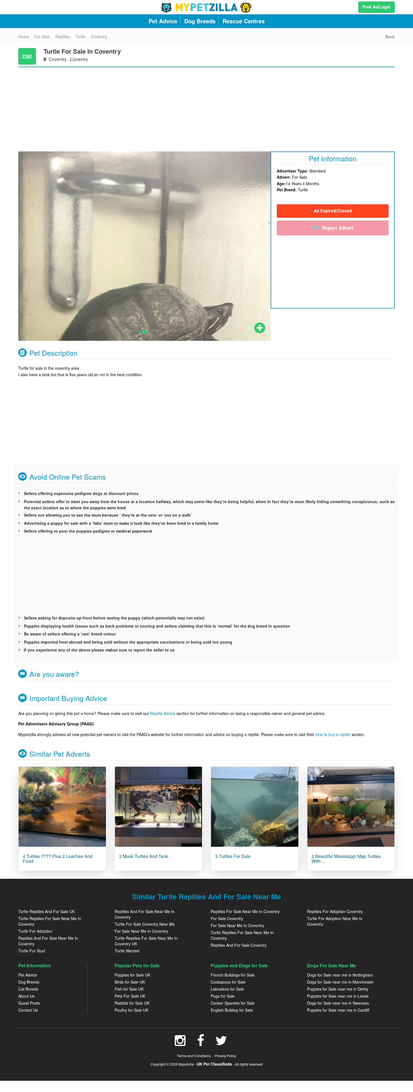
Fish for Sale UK (129, 989)
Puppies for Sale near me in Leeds (338, 996)
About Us (26, 996)
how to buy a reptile (333, 734)
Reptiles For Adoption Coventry (335, 911)
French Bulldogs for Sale (233, 975)
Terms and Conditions (194, 1055)
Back (390, 36)
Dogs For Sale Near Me (331, 965)
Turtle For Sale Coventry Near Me (145, 924)
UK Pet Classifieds (214, 1064)
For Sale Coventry (227, 918)
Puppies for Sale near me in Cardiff (338, 1010)
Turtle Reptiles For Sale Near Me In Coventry (49, 921)
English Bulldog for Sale (232, 1010)
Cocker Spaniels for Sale (233, 1003)
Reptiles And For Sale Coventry (239, 945)
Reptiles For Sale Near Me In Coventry (245, 911)
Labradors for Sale (227, 989)
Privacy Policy (225, 1055)
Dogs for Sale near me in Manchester (340, 982)
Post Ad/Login (376, 7)
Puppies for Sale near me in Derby (337, 989)
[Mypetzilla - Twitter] (221, 1043)
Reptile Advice (162, 713)
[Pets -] (62, 807)
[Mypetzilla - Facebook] (200, 1043)
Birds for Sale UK (130, 982)
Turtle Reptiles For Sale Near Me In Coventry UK (146, 940)
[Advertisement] (186, 106)
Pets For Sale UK (130, 996)
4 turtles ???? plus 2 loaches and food (57, 858)
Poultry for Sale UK (131, 1010)
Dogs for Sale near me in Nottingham (340, 975)
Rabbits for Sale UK (132, 1003)
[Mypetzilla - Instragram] (180, 1043)
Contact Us (28, 1010)
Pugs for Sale (223, 996)
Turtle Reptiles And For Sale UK (46, 911)
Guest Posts (29, 1003)
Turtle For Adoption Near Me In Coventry (334, 921)
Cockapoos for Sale (228, 982)
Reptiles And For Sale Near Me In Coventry (48, 940)
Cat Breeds (28, 989)
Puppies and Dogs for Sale (239, 965)
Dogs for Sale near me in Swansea (338, 1003)
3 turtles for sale (233, 856)
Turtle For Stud (31, 950)
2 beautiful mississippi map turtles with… (346, 858)
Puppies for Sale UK (132, 975)
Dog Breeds (28, 982)
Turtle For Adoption (35, 931)
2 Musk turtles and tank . (144, 856)
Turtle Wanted (127, 950)
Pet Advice (27, 975)
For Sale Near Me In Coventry (141, 931)
